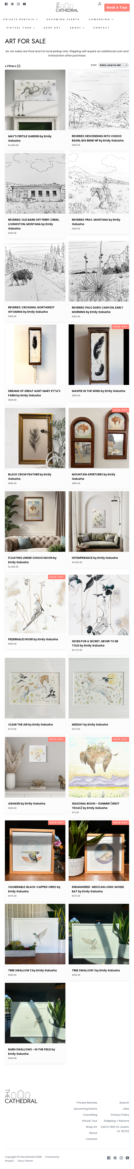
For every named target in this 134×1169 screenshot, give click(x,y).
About (76, 28)
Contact (101, 28)
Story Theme (25, 1160)
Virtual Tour (20, 28)
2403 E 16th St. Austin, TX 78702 (115, 1129)
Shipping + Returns (116, 1121)
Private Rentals (19, 19)
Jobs (126, 1109)
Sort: (94, 65)
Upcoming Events (63, 19)
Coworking (100, 19)
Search (124, 1103)
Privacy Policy (120, 1115)
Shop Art (52, 28)
